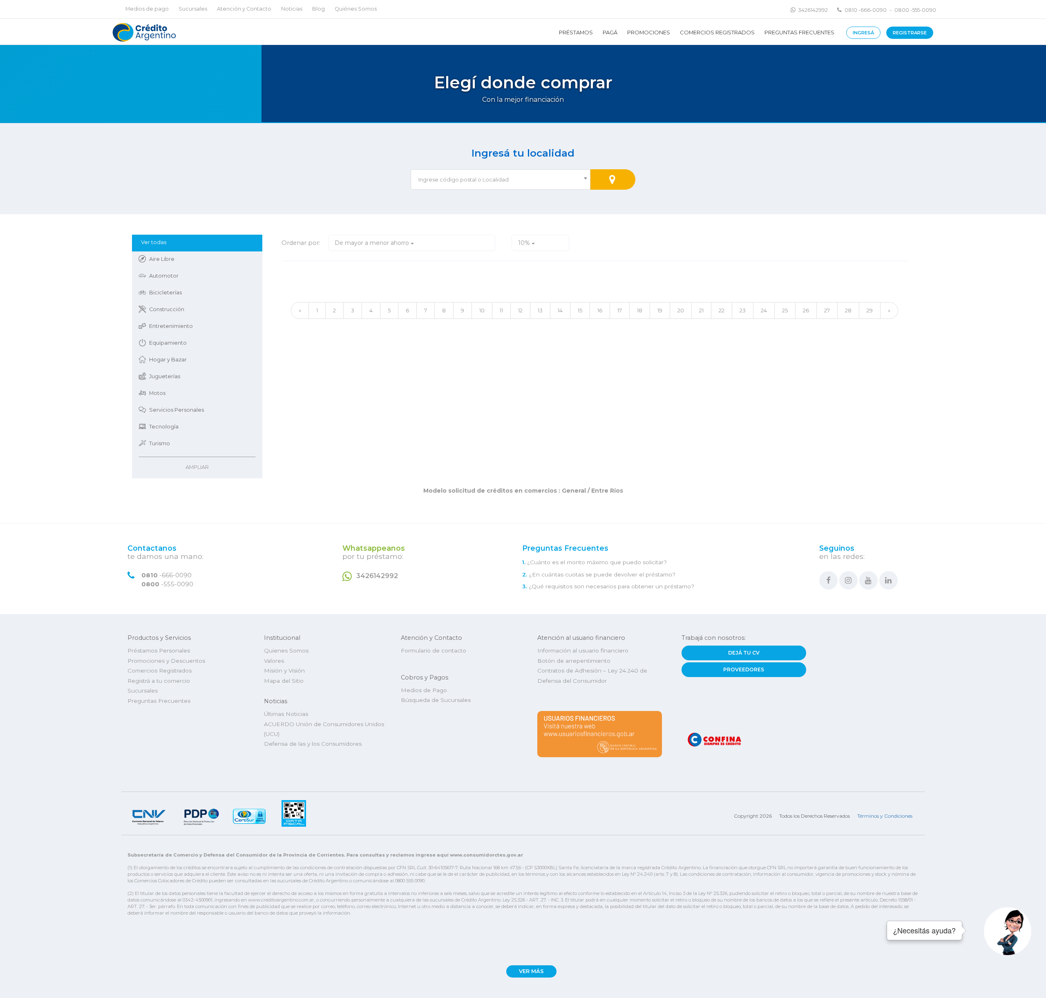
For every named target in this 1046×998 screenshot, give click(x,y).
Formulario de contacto (433, 650)
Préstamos (576, 32)
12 (520, 310)
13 (540, 310)
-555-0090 (167, 584)
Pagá (610, 32)
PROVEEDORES (743, 669)
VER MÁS (531, 971)
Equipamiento (168, 343)
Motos (157, 393)
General (574, 490)
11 (501, 310)
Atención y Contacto (244, 9)
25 (785, 310)
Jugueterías (164, 376)
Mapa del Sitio (284, 680)
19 (659, 310)
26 (806, 310)
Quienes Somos (286, 650)
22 (721, 310)
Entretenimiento (171, 326)
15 (580, 310)
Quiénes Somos (356, 9)
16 (599, 310)
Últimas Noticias (286, 714)
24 (764, 310)
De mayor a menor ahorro (373, 243)
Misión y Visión (284, 670)
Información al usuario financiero (582, 650)
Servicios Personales (176, 410)
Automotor (164, 276)
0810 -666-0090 (866, 10)
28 (848, 310)
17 (619, 310)
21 (701, 310)
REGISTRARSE (910, 33)
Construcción (166, 309)
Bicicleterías (165, 292)
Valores (274, 660)
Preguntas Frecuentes (799, 32)
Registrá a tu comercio (158, 680)
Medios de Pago (424, 690)
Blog (318, 9)
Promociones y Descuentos (166, 660)
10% (525, 243)
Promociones (648, 32)
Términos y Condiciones (884, 816)
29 (870, 310)
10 (482, 310)
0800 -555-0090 (915, 10)
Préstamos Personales (158, 650)
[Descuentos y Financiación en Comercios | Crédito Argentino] (143, 32)
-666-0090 (166, 575)
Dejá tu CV (744, 653)
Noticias (291, 9)
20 (680, 310)
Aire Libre (161, 259)
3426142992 (813, 10)
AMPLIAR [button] (197, 467)
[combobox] (500, 179)
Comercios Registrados (717, 32)
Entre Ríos (606, 490)
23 (743, 310)
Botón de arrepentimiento (573, 660)
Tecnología (164, 427)
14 (560, 310)
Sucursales (193, 9)
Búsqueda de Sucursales (436, 700)
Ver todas (153, 242)
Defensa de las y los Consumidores (313, 743)
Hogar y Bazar (168, 360)
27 (827, 310)
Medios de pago (147, 9)
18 (639, 310)
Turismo (159, 443)
